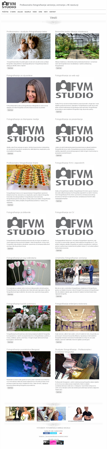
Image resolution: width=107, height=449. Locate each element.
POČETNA (5, 12)
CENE (40, 12)
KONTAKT (53, 12)
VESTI (46, 12)
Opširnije (10, 68)
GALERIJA (28, 12)
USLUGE (20, 12)
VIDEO (35, 12)
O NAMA (13, 12)
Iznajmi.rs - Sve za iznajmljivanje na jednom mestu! (53, 436)
